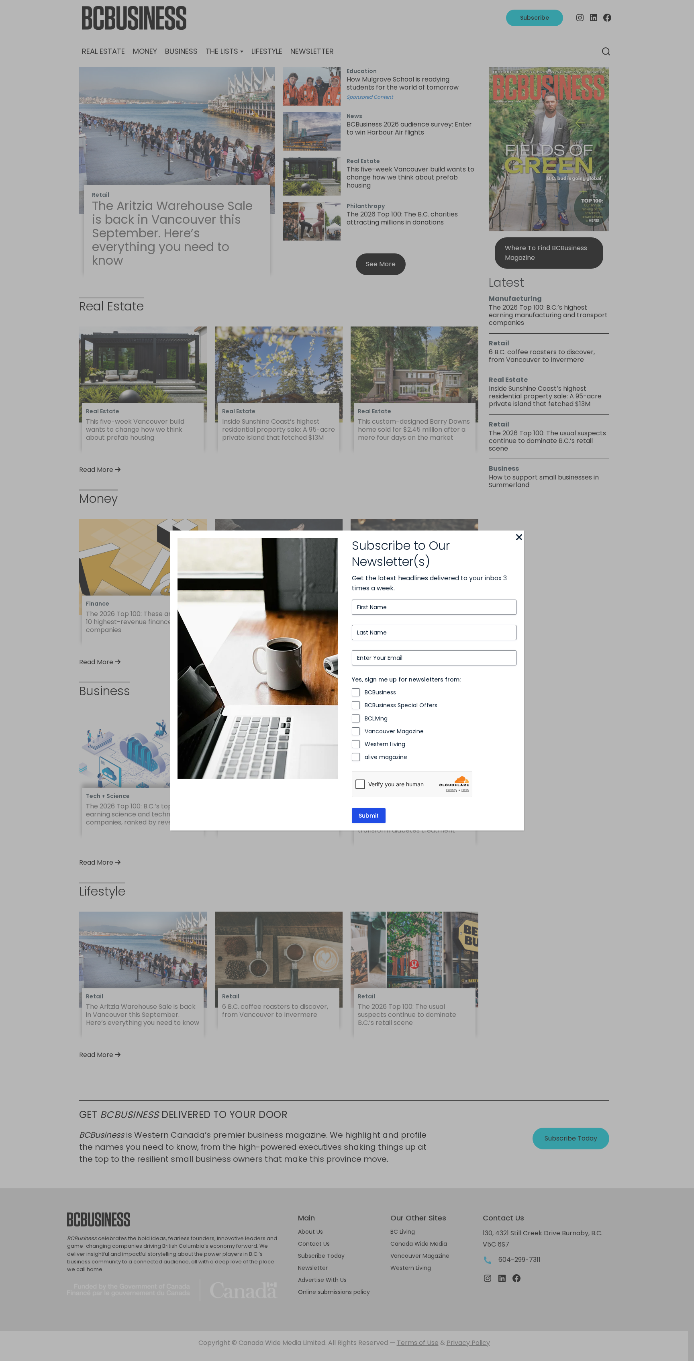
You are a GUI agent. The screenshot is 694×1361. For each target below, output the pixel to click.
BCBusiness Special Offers (401, 705)
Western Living (385, 744)
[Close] (519, 538)
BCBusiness (380, 692)
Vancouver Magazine (394, 731)
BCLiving (376, 718)
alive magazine (386, 757)
